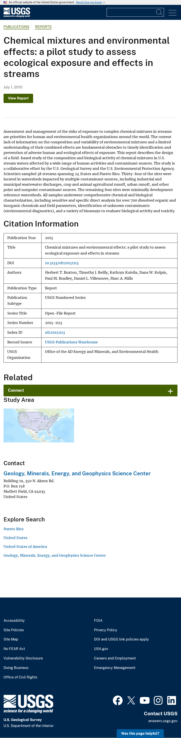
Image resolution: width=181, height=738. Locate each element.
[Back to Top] (165, 722)
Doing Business (16, 668)
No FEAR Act (14, 649)
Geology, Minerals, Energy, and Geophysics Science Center (77, 473)
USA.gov (101, 649)
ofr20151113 (55, 332)
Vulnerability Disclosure (23, 658)
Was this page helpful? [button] (140, 733)
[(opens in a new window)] (118, 700)
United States (15, 538)
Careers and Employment (115, 658)
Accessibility (14, 621)
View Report (18, 98)
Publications (16, 27)
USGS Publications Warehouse (71, 342)
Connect (16, 390)
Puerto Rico (14, 529)
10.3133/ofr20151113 (62, 263)
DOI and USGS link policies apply (121, 639)
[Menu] (172, 12)
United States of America (25, 546)
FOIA (98, 621)
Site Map (11, 639)
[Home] (17, 16)
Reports (43, 27)
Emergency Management (114, 668)
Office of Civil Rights (20, 677)
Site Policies (14, 630)
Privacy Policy (105, 630)
